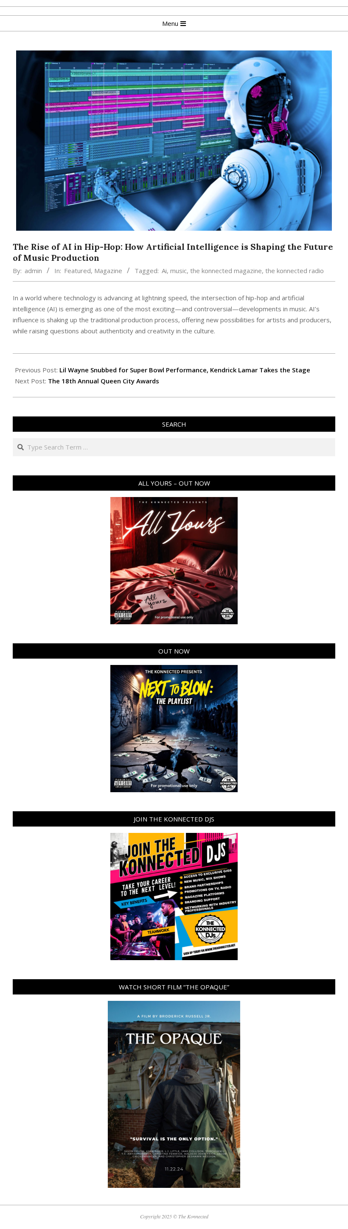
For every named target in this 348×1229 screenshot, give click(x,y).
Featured (77, 270)
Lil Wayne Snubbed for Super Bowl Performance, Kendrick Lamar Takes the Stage (184, 370)
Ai (164, 270)
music (178, 270)
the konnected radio (294, 270)
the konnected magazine (226, 270)
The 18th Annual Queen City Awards (103, 381)
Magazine (108, 270)
